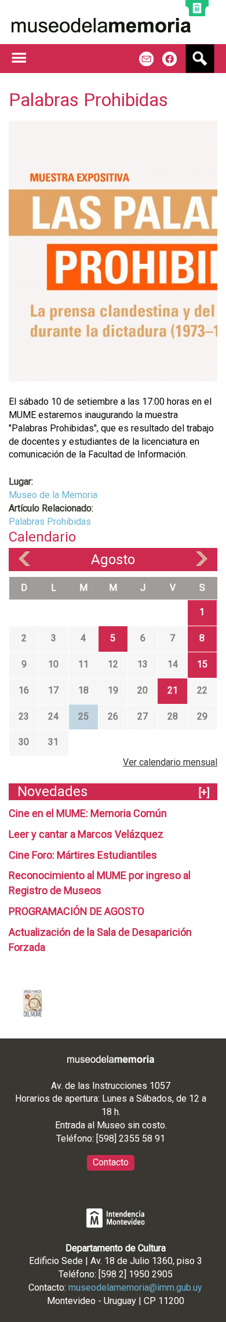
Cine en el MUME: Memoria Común (88, 813)
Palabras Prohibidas (50, 521)
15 (202, 664)
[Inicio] (101, 25)
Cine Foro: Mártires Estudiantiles (83, 855)
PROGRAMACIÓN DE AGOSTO (76, 911)
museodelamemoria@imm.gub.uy (135, 1287)
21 (172, 690)
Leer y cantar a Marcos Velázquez (86, 834)
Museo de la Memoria (53, 494)
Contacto (111, 1162)
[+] (204, 792)
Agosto (113, 559)
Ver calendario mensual (170, 762)
